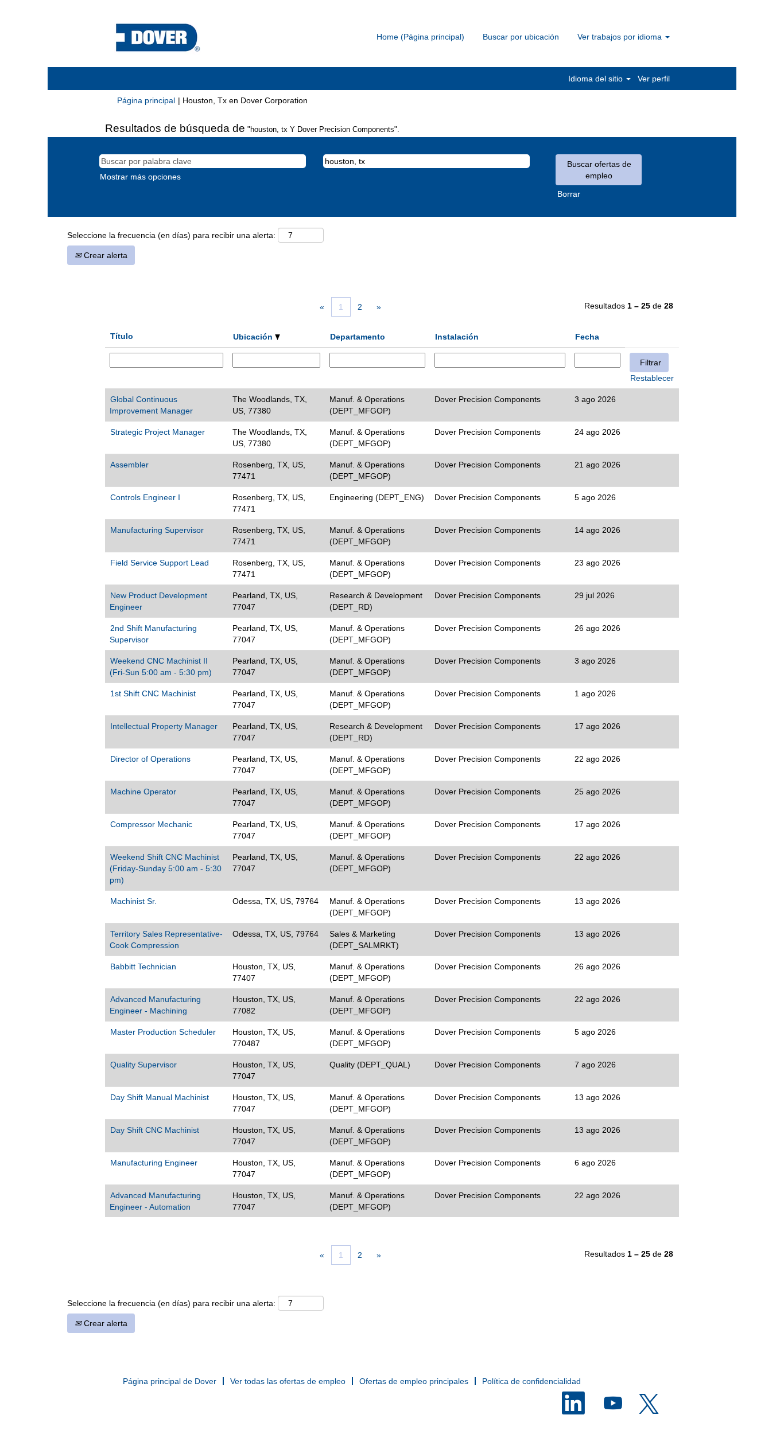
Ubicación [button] (254, 336)
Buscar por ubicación (521, 36)
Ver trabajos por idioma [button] (620, 36)
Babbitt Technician (143, 966)
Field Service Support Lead (159, 562)
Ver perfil (654, 78)
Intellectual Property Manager (164, 726)
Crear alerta (104, 255)
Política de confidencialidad (531, 1381)
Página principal (146, 100)
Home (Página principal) (420, 36)
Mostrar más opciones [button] (140, 176)
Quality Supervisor (143, 1064)
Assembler (129, 464)
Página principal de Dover (169, 1381)
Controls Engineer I (145, 497)
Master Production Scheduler (163, 1031)
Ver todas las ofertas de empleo (288, 1381)
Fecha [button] (587, 336)
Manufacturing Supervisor (157, 530)
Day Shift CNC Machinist (154, 1130)
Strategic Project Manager (157, 431)
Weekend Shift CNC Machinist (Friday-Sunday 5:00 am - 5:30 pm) (166, 868)
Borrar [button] (568, 193)
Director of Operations (150, 758)
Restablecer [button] (652, 378)
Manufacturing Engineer (153, 1162)
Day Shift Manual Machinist (159, 1097)
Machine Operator (143, 791)
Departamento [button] (357, 336)
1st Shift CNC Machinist (153, 693)
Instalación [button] (457, 336)
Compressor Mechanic (151, 824)
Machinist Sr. (133, 901)
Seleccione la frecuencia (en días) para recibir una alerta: (171, 235)
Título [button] (121, 336)
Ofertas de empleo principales (413, 1381)
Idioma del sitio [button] (596, 78)
